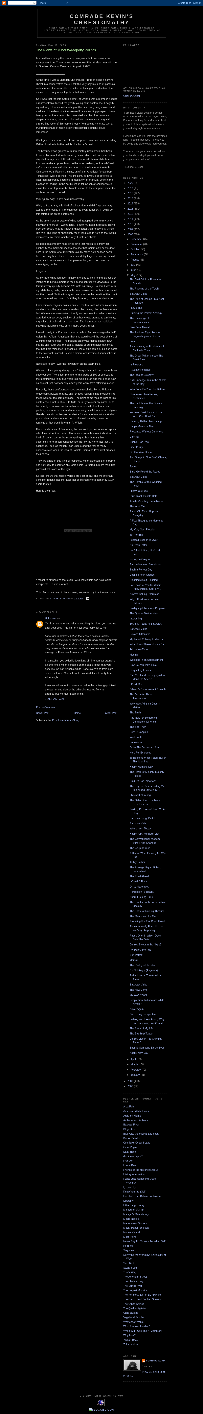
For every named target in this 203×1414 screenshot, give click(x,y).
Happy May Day (139, 1052)
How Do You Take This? (143, 664)
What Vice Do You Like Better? (147, 389)
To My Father (137, 862)
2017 (130, 188)
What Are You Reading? (136, 1326)
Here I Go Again (139, 731)
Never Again (137, 1009)
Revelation (136, 742)
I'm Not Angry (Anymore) (144, 970)
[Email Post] (87, 598)
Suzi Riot (128, 1263)
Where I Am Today (140, 828)
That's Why (129, 1272)
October (136, 249)
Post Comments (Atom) (65, 720)
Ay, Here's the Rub (140, 949)
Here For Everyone (140, 752)
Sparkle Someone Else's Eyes (147, 1047)
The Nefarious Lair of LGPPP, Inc (142, 1294)
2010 (130, 224)
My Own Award (138, 994)
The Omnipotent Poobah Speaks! (142, 1299)
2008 (130, 234)
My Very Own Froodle (142, 529)
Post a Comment (46, 707)
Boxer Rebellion (132, 1138)
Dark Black (129, 1151)
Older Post (111, 712)
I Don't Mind (136, 684)
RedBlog (128, 1245)
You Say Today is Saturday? (146, 623)
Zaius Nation (130, 1344)
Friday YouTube (139, 490)
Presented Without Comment (146, 431)
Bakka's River (131, 1124)
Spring (133, 466)
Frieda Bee (129, 1165)
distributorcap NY (133, 1156)
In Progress (136, 364)
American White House (136, 1111)
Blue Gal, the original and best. (141, 1133)
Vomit (133, 341)
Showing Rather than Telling (146, 421)
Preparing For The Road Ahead (147, 921)
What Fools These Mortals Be (147, 644)
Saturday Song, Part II (142, 818)
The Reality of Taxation (143, 965)
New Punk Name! (140, 327)
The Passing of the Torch (144, 288)
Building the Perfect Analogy (146, 313)
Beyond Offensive (140, 634)
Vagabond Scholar (133, 1317)
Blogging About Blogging (144, 579)
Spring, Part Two (139, 441)
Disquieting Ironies (140, 670)
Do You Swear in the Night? (145, 944)
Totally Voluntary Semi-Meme (146, 501)
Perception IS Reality (142, 891)
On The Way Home (141, 452)
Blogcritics (129, 1129)
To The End (136, 534)
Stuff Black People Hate (143, 496)
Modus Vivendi (131, 1232)
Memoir (134, 960)
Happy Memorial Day (142, 426)
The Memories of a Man (143, 916)
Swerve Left (130, 1267)
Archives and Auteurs (135, 1120)
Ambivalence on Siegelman (145, 564)
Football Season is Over (143, 539)
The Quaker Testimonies (144, 613)
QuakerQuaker (131, 95)
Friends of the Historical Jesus (140, 1169)
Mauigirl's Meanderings (136, 1214)
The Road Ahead (139, 876)
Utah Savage (130, 1312)
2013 (130, 208)
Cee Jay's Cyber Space (136, 1142)
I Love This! (136, 307)
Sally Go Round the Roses (145, 471)
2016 (130, 193)
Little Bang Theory (133, 1205)
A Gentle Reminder (140, 369)
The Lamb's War (132, 1285)
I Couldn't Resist (139, 881)
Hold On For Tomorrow (142, 780)
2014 (130, 203)
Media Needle (131, 1218)
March (135, 1064)
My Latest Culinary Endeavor (146, 639)
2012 (130, 213)
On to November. (139, 886)
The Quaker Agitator (134, 1308)
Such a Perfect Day (141, 569)
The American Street (135, 1276)
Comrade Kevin (156, 1361)
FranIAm (128, 1160)
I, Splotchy (129, 1187)
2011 (130, 219)
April (134, 1059)
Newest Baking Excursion (144, 593)
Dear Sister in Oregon (142, 574)
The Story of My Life (141, 1028)
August (135, 259)
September (137, 254)
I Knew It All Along (140, 795)
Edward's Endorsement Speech (148, 689)
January (136, 1074)
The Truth (135, 712)
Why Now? (129, 1335)
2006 (130, 1086)
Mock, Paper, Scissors (136, 1227)
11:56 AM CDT (55, 698)
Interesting (136, 618)
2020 (130, 182)
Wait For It (136, 737)
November (137, 244)
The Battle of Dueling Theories (147, 911)
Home (77, 712)
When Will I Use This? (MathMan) (142, 1330)
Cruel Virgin (130, 1147)
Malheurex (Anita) (133, 1209)
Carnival (134, 436)
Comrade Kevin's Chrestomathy (102, 19)
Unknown (50, 618)
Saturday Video (138, 293)
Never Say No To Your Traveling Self (144, 1241)
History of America (134, 1174)
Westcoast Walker (133, 1321)
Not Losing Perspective (143, 1014)
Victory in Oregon (140, 559)
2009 (130, 229)
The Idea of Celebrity (142, 374)
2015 (130, 198)
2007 (130, 1081)
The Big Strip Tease (141, 1033)
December (137, 239)
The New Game (138, 989)
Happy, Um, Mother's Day (144, 833)
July (133, 264)
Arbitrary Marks (132, 1115)
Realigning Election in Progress (148, 608)
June (134, 269)
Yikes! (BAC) (130, 1339)
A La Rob (128, 1106)
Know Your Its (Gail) (134, 1191)
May (133, 275)
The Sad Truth (138, 726)
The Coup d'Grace (140, 847)
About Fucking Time (141, 896)
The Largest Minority (135, 1290)
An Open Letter (138, 545)
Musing (134, 654)
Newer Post (42, 712)
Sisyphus (128, 1250)
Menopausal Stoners (135, 1223)
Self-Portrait (136, 954)
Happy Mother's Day (141, 766)
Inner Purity (136, 447)
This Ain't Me (137, 506)
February (136, 1069)
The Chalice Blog (133, 1281)
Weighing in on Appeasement (146, 659)
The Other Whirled (133, 1303)
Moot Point (129, 1236)
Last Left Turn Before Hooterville (142, 1196)
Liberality (128, 1200)
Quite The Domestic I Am (144, 747)
